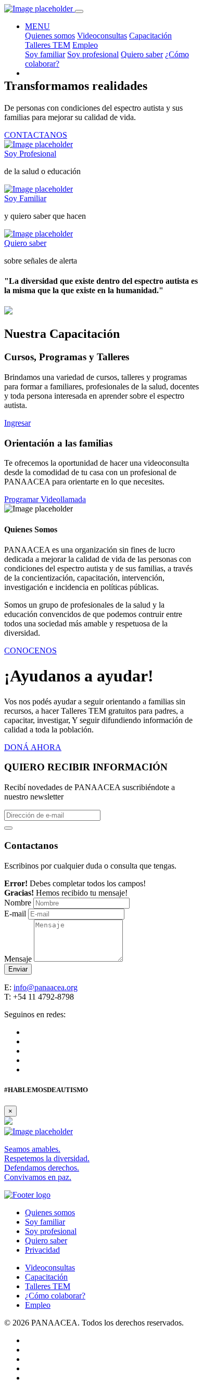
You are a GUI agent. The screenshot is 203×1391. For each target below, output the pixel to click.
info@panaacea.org (46, 987)
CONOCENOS (30, 650)
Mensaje (18, 958)
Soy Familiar (25, 198)
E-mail (15, 913)
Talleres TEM (47, 45)
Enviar (18, 969)
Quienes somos (50, 35)
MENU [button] (37, 26)
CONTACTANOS (35, 134)
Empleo (85, 45)
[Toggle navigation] (79, 11)
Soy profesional (93, 54)
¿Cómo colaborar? (55, 1295)
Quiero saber (142, 54)
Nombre (17, 902)
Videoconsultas (102, 35)
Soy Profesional (30, 153)
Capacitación (150, 35)
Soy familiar (45, 54)
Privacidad (42, 1249)
